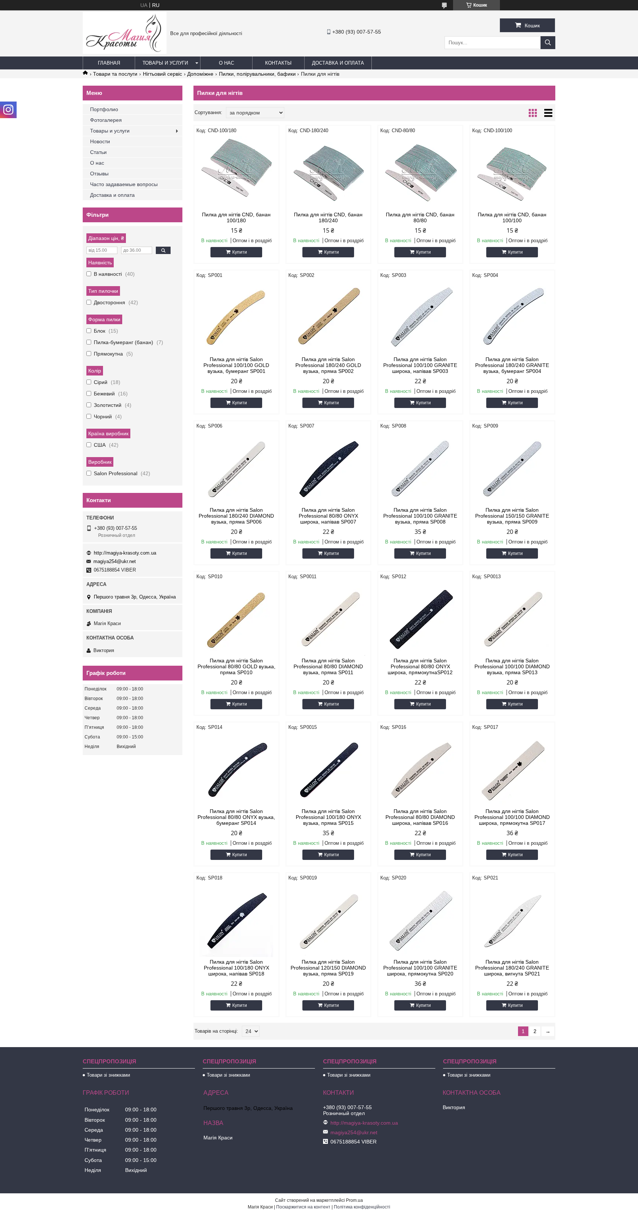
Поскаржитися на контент (303, 1207)
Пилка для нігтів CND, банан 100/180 (236, 217)
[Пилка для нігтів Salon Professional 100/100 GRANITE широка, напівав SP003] (420, 317)
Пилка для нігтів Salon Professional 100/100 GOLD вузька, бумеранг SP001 (236, 365)
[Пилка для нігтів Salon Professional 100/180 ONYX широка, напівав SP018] (236, 920)
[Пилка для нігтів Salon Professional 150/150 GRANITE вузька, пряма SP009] (512, 468)
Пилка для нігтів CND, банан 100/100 (512, 217)
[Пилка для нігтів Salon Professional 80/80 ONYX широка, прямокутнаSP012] (420, 619)
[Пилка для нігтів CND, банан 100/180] (236, 173)
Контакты (278, 63)
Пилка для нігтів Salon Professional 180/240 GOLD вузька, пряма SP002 (328, 365)
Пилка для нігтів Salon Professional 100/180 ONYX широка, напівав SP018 (236, 968)
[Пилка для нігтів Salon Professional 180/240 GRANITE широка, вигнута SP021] (512, 920)
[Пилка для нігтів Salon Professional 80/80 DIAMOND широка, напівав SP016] (420, 769)
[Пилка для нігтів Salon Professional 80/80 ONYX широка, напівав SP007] (328, 468)
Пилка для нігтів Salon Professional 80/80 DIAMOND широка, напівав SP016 (420, 817)
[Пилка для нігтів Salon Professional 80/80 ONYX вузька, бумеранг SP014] (236, 769)
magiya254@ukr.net (114, 561)
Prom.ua (354, 1200)
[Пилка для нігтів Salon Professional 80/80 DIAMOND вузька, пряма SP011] (328, 619)
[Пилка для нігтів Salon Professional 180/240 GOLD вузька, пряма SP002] (328, 317)
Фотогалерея (106, 120)
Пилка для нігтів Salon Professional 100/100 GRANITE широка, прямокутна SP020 (420, 968)
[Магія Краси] (125, 52)
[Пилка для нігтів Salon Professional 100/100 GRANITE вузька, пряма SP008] (420, 468)
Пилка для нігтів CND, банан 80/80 (420, 217)
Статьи (98, 152)
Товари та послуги (115, 74)
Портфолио (104, 109)
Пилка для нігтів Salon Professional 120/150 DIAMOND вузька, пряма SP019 (328, 968)
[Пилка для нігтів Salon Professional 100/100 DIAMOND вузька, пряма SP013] (512, 619)
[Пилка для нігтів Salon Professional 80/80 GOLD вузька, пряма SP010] (236, 619)
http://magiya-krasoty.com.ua (125, 553)
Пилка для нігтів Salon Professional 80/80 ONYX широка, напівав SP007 (328, 516)
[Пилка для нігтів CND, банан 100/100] (512, 173)
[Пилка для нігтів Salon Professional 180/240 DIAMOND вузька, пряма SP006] (236, 468)
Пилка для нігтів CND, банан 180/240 (328, 217)
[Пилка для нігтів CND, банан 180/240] (328, 173)
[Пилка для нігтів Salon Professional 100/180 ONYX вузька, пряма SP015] (328, 769)
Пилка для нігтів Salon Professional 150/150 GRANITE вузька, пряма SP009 (512, 516)
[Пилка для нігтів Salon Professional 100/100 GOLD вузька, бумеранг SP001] (236, 317)
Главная (109, 63)
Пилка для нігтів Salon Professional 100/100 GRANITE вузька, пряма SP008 (420, 516)
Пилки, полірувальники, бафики (257, 74)
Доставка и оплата (338, 63)
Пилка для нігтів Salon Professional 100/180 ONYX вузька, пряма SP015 (328, 817)
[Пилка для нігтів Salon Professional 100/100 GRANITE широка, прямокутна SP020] (420, 920)
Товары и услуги (165, 63)
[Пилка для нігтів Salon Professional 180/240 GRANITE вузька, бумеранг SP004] (512, 317)
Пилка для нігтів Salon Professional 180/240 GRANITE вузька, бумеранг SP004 (512, 365)
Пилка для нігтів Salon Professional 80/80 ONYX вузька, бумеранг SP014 (236, 817)
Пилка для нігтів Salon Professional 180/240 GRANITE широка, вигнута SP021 (512, 968)
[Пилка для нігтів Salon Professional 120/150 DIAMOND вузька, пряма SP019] (328, 920)
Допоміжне (200, 74)
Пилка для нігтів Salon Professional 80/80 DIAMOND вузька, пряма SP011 (328, 666)
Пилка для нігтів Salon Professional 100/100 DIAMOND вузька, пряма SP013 (512, 666)
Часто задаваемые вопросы (124, 184)
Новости (100, 141)
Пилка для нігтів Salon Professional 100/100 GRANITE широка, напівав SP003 (420, 365)
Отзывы (99, 173)
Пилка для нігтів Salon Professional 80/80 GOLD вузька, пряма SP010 (236, 666)
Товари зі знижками (108, 1075)
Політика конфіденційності (362, 1207)
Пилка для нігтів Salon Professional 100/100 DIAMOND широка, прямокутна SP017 (512, 817)
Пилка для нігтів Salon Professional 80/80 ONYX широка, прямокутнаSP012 (420, 666)
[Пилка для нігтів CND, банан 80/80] (420, 173)
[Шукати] (548, 42)
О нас (226, 63)
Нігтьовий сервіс (162, 74)
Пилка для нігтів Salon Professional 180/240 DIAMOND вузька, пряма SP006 (236, 516)
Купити (239, 252)
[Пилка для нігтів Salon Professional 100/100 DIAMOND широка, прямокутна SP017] (512, 769)
